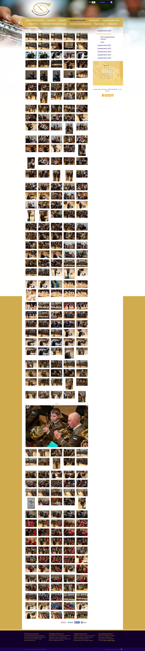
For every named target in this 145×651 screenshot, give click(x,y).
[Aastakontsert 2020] (40, 9)
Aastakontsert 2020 (104, 34)
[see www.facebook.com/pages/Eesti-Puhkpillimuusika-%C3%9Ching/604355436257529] (103, 95)
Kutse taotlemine (111, 20)
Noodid (62, 20)
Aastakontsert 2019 (104, 31)
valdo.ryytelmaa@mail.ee (109, 640)
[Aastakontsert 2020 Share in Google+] (63, 622)
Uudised (51, 20)
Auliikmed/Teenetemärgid (53, 24)
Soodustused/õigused (80, 24)
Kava (102, 42)
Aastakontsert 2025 (104, 58)
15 (110, 73)
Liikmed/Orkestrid (35, 20)
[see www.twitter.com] (109, 95)
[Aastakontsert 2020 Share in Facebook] (77, 622)
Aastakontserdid (78, 20)
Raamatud (99, 24)
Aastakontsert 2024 (104, 55)
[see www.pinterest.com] (106, 95)
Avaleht (26, 28)
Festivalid (112, 24)
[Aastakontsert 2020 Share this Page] (84, 622)
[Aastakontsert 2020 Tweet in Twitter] (70, 622)
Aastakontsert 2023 (104, 52)
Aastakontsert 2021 (104, 45)
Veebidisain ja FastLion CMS (111, 649)
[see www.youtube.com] (112, 95)
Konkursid (94, 20)
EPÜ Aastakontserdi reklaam (108, 38)
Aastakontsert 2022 (104, 48)
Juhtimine (33, 24)
